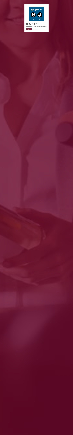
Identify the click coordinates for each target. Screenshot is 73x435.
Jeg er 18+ (29, 29)
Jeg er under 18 (35, 29)
